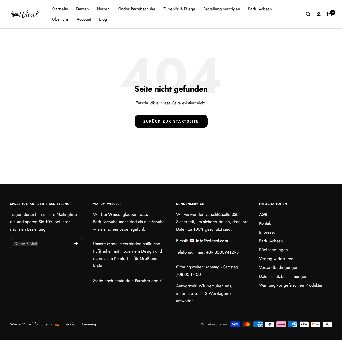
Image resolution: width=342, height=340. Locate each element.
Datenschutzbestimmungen (283, 276)
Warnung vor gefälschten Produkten (291, 285)
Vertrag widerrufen (276, 259)
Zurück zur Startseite (171, 121)
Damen (82, 9)
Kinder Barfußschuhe (136, 9)
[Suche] (308, 14)
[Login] (318, 14)
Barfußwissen (260, 9)
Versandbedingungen (278, 267)
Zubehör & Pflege (179, 9)
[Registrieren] (76, 243)
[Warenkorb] (329, 14)
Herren (103, 9)
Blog (103, 19)
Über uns (60, 19)
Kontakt (265, 223)
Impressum (269, 232)
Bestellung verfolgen (221, 9)
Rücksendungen (273, 250)
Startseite (60, 9)
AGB (263, 214)
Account (84, 19)
